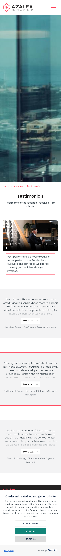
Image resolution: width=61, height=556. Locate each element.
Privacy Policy (9, 550)
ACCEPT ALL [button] (31, 531)
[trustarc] (52, 549)
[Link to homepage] (24, 7)
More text (28, 320)
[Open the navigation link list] (53, 7)
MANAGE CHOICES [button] (30, 523)
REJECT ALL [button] (31, 539)
